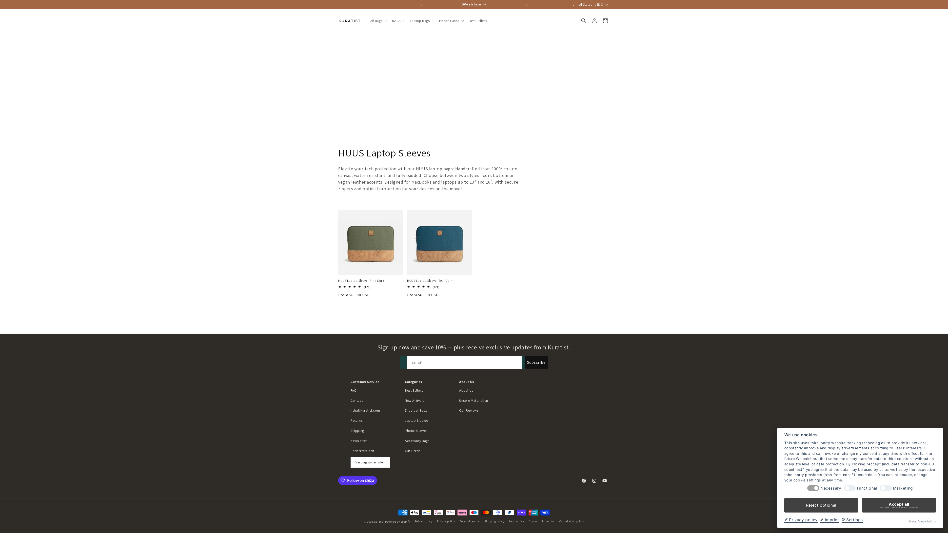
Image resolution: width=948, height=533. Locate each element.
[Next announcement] (526, 4)
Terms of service (469, 521)
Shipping (357, 430)
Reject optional (821, 505)
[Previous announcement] (421, 4)
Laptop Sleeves (416, 420)
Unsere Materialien (473, 400)
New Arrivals (414, 400)
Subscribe (536, 362)
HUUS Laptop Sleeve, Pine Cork (361, 281)
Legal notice (516, 521)
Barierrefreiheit (363, 451)
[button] (378, 21)
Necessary (830, 488)
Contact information (541, 521)
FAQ (354, 390)
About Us (466, 390)
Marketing (903, 488)
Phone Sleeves (416, 430)
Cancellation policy (571, 521)
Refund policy (423, 521)
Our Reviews (469, 410)
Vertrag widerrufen (370, 462)
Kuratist (379, 521)
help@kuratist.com (365, 410)
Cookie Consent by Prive (922, 521)
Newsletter (359, 440)
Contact (357, 400)
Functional (867, 488)
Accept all (899, 505)
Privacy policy (446, 521)
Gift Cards (412, 451)
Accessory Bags (417, 440)
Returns (356, 420)
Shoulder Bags (416, 410)
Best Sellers (414, 390)
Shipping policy (494, 521)
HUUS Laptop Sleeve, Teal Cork (429, 281)
